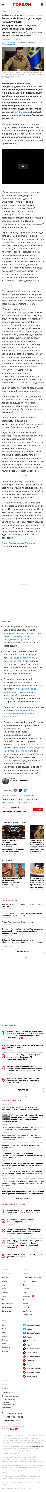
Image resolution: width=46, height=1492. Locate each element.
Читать (38, 809)
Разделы (26, 1269)
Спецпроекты (28, 1315)
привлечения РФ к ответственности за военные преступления (20, 713)
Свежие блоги (10, 900)
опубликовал (22, 112)
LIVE (24, 1292)
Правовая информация (10, 1396)
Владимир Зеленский (24, 803)
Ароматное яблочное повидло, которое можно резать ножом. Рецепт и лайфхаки (24, 1211)
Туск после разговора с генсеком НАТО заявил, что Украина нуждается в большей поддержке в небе (22, 1173)
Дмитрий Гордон (33, 1325)
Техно (4, 1296)
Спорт (4, 1289)
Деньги (4, 1281)
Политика (5, 1277)
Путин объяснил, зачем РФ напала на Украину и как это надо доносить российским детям (22, 1128)
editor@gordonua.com (14, 1420)
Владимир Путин (32, 799)
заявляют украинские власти (19, 636)
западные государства (15, 639)
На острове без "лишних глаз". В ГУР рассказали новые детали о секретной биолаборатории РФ (23, 1192)
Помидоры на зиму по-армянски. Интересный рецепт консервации (21, 1220)
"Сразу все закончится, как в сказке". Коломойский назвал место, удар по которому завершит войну (22, 1155)
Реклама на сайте (8, 1392)
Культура (5, 1292)
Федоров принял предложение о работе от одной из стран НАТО (25, 1046)
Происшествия (7, 1303)
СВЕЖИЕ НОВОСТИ (11, 1101)
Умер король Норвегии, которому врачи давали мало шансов (24, 1256)
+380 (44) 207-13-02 (14, 1417)
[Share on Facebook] (15, 790)
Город (4, 1320)
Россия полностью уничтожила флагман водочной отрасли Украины (22, 914)
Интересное (6, 1311)
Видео (25, 1303)
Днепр (4, 1344)
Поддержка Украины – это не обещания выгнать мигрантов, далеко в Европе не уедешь (23, 942)
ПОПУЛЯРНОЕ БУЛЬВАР (14, 1204)
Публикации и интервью (32, 1277)
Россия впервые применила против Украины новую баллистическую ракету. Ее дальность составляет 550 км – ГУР (24, 1068)
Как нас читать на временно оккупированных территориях (8, 1403)
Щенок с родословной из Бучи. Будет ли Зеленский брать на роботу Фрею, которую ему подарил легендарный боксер (24, 1244)
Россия (5, 796)
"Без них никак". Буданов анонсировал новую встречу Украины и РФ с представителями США (23, 1057)
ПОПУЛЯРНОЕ (9, 1026)
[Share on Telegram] (25, 790)
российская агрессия (27, 796)
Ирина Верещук (8, 803)
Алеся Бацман (32, 1353)
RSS (28, 1364)
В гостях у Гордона (30, 1281)
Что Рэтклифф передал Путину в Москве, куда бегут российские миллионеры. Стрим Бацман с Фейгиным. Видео (22, 1118)
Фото (25, 1300)
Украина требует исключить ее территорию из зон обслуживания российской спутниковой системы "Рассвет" (23, 1183)
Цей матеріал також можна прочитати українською (20, 44)
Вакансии (5, 1385)
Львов (4, 1329)
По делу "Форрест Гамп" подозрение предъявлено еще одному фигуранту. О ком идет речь (24, 1080)
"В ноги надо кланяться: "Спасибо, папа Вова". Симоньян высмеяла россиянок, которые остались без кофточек (24, 1231)
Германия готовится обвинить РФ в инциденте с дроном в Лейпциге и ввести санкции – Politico (22, 1164)
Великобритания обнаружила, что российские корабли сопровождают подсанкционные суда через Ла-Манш (21, 1137)
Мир (3, 1285)
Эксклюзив (27, 1296)
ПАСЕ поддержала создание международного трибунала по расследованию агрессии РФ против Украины (13, 845)
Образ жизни (7, 1300)
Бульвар (7, 860)
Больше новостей (23, 1199)
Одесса (4, 1332)
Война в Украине (15, 11)
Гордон (4, 11)
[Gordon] (22, 5)
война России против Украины (13, 799)
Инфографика (7, 1307)
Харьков (5, 1340)
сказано (8, 760)
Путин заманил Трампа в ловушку (19, 922)
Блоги (25, 1285)
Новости (5, 1269)
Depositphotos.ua (36, 1446)
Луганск (5, 1351)
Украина (14, 796)
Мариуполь (6, 1347)
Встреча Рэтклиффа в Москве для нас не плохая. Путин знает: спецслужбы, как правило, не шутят (22, 931)
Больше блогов (23, 951)
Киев (3, 1325)
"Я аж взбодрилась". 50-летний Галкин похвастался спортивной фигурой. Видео (12, 881)
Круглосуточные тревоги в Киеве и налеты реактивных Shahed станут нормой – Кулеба (20, 1108)
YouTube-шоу (28, 1311)
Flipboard (30, 1360)
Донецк (4, 1336)
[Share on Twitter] (20, 790)
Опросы (26, 1307)
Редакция (5, 1388)
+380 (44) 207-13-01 (13, 1414)
